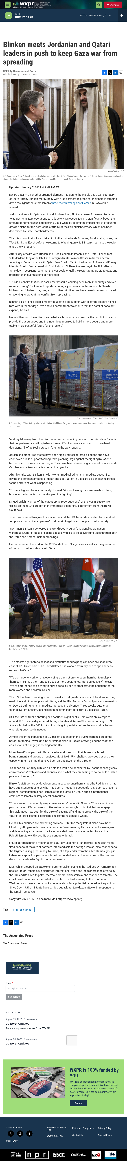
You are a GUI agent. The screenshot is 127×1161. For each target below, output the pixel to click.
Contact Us (77, 1135)
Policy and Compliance (83, 1128)
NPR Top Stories (22, 910)
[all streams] (122, 15)
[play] (8, 15)
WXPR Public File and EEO (57, 1128)
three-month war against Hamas (71, 203)
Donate (114, 4)
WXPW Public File (55, 1136)
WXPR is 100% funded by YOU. (94, 1073)
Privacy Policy (104, 1128)
